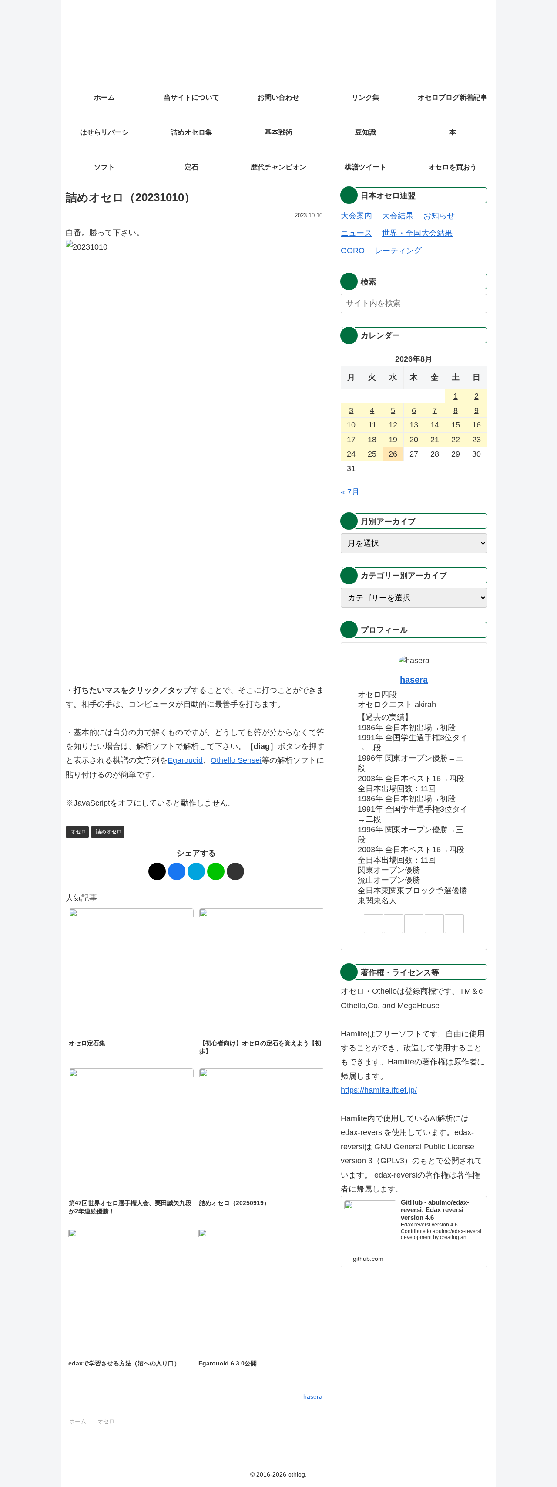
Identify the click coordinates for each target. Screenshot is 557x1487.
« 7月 (350, 492)
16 (476, 424)
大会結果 (397, 215)
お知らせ (439, 215)
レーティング (398, 250)
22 (455, 439)
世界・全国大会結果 (417, 233)
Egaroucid (185, 760)
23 (476, 439)
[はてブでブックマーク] (196, 871)
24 (351, 454)
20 (413, 439)
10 (351, 424)
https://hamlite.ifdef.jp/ (379, 1090)
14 (434, 424)
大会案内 (356, 215)
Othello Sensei (236, 760)
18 (372, 439)
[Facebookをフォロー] (413, 923)
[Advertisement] (196, 608)
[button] (235, 871)
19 (393, 439)
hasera (414, 679)
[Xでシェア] (157, 871)
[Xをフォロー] (393, 923)
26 (393, 454)
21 (434, 439)
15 (455, 424)
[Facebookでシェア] (176, 871)
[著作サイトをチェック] (373, 923)
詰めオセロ (109, 832)
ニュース (356, 233)
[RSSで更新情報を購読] (454, 923)
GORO (353, 250)
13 (413, 424)
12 (393, 424)
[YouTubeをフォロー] (434, 923)
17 (351, 439)
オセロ (78, 832)
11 (372, 424)
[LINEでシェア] (216, 871)
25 (372, 454)
